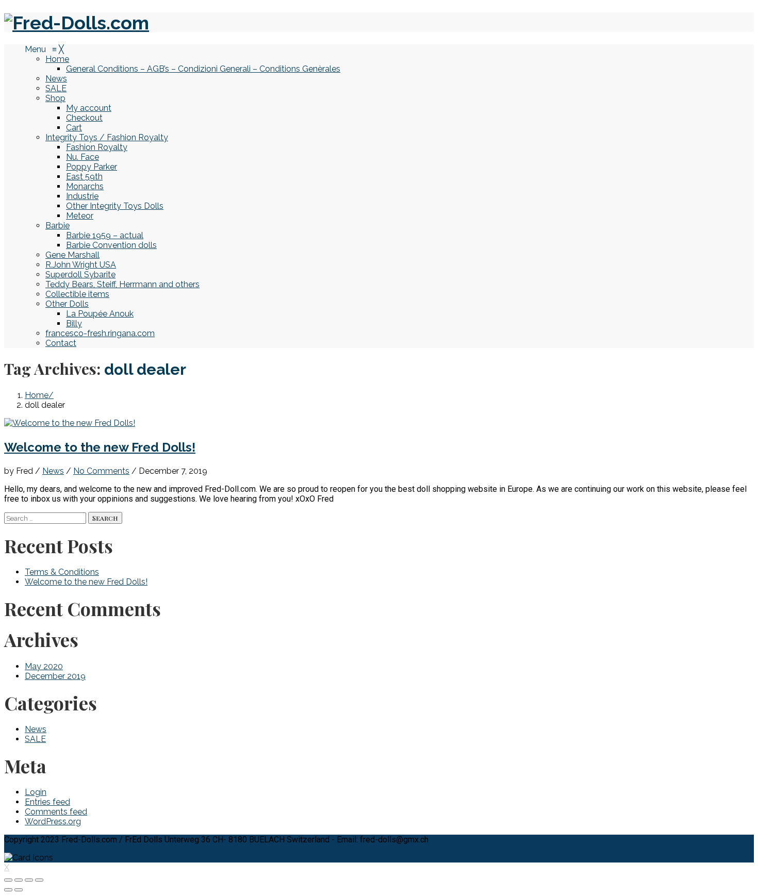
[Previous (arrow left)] (8, 889)
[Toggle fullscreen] (29, 880)
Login (35, 792)
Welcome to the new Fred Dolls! (99, 447)
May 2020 (44, 666)
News (53, 471)
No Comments (101, 471)
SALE (35, 739)
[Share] (18, 880)
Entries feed (47, 802)
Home (36, 395)
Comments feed (56, 812)
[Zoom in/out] (39, 880)
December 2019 (55, 676)
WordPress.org (53, 821)
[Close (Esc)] (8, 880)
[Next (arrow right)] (18, 889)
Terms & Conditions (62, 572)
